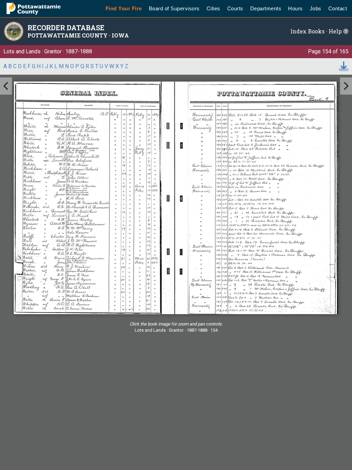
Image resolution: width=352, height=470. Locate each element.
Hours (295, 8)
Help (336, 31)
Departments (266, 8)
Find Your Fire (124, 8)
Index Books (307, 31)
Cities (213, 8)
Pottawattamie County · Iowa (78, 35)
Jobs (315, 8)
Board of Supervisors (174, 8)
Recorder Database (66, 27)
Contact (337, 8)
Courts (235, 8)
